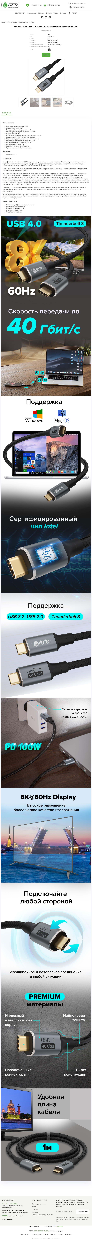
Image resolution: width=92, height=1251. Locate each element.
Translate (60, 1226)
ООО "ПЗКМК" (20, 13)
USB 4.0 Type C (30, 22)
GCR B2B (4, 1216)
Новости (49, 13)
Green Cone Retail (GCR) (9, 1204)
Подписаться (83, 1212)
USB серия (22, 22)
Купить (46, 55)
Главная (3, 22)
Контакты (63, 13)
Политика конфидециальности (42, 1215)
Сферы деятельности (39, 1204)
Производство (32, 13)
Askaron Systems (55, 1238)
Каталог (41, 13)
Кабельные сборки (12, 22)
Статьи (55, 13)
